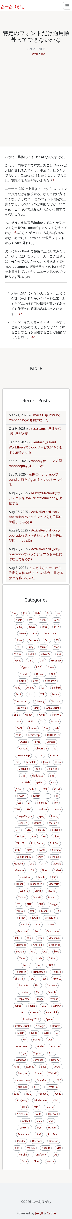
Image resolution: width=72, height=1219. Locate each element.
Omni (42, 714)
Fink (46, 728)
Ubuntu (38, 823)
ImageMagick (24, 816)
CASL (19, 728)
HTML (44, 789)
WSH (17, 809)
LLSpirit (24, 890)
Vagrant (37, 1053)
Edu (35, 633)
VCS (50, 1039)
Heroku (23, 1154)
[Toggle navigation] (67, 6)
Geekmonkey (23, 857)
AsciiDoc (52, 1134)
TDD (32, 978)
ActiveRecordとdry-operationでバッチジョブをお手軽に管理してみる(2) (35, 535)
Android (37, 944)
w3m (40, 857)
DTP (17, 829)
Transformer (41, 1154)
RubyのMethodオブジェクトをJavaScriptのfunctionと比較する (35, 498)
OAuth (37, 1114)
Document (24, 1134)
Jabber (19, 884)
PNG (36, 1107)
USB (21, 1012)
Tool (43, 54)
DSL (33, 870)
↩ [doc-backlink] (20, 314)
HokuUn (56, 972)
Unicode (37, 958)
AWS (24, 1107)
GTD (46, 1032)
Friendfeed (39, 972)
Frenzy (55, 816)
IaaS (16, 1093)
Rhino (58, 762)
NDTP (36, 796)
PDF (38, 667)
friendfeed (20, 972)
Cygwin (25, 667)
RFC (29, 809)
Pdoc (56, 647)
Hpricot (56, 1026)
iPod (56, 951)
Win (29, 938)
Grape (38, 1073)
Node (34, 1032)
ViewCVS (45, 653)
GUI (40, 904)
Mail (41, 660)
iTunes (26, 965)
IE (57, 796)
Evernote (23, 985)
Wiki (42, 694)
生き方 (17, 653)
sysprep (22, 823)
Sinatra (19, 978)
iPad (37, 985)
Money (28, 714)
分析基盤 (22, 1087)
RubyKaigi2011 (31, 1019)
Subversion (40, 748)
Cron (35, 681)
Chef (51, 1053)
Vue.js (57, 1093)
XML (32, 911)
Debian (40, 674)
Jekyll (17, 1148)
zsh (57, 728)
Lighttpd (50, 741)
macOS (31, 1148)
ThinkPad (42, 802)
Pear (38, 924)
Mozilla (52, 890)
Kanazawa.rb (23, 1046)
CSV (44, 1005)
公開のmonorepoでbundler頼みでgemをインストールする (36, 479)
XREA (30, 721)
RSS (40, 938)
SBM (50, 965)
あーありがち (10, 6)
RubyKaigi (51, 1012)
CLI (19, 802)
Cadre (51, 1213)
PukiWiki (56, 714)
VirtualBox (50, 917)
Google (57, 863)
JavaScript (54, 944)
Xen (19, 721)
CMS (56, 1100)
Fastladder (36, 884)
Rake (17, 938)
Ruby (30, 647)
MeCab (53, 823)
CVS (59, 653)
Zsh (42, 721)
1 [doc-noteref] (53, 179)
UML (39, 1120)
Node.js (46, 1148)
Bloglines (52, 769)
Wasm (50, 1161)
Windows (21, 1060)
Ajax (53, 782)
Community (50, 633)
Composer (38, 1060)
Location (24, 992)
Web (35, 54)
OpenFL (37, 897)
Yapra (19, 911)
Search (52, 992)
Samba (25, 924)
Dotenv (55, 1060)
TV (57, 640)
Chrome (34, 1012)
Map (38, 992)
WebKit (54, 999)
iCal (43, 687)
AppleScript (52, 708)
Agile (24, 1053)
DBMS (41, 829)
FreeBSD (56, 660)
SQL (39, 1127)
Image (40, 999)
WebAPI (52, 1073)
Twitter (22, 897)
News (56, 620)
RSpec (17, 1005)
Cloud (37, 1161)
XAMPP (20, 843)
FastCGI (23, 748)
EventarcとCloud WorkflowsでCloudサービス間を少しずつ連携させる (36, 447)
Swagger (23, 1073)
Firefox (33, 728)
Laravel (49, 1107)
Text (47, 640)
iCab (17, 850)
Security (33, 640)
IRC (54, 877)
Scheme (54, 857)
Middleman (40, 1100)
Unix (19, 626)
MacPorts (54, 884)
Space (49, 1019)
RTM (33, 951)
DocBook (37, 1141)
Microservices (22, 1080)
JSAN (43, 863)
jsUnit (40, 755)
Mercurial (22, 931)
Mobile (45, 911)
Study (22, 917)
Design (37, 1039)
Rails (31, 789)
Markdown (25, 877)
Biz (48, 613)
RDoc (31, 653)
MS (31, 620)
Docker (57, 1066)
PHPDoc (54, 843)
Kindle (40, 1046)
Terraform (52, 1087)
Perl (19, 647)
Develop (53, 1141)
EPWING (21, 796)
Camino (56, 850)
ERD (29, 829)
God (38, 965)
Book (19, 640)
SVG (38, 1134)
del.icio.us (37, 775)
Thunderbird (21, 701)
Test (43, 978)
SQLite (23, 741)
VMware (19, 870)
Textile (41, 877)
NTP (29, 904)
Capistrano (52, 931)
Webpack (42, 1093)
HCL (28, 1093)
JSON (35, 917)
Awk (33, 836)
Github (52, 958)
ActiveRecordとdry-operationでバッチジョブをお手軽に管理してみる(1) (35, 554)
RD (44, 836)
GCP (51, 1120)
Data (24, 1161)
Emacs (55, 694)
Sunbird (56, 687)
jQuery (20, 1032)
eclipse (56, 829)
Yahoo (22, 958)
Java (45, 762)
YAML (42, 850)
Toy (56, 802)
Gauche (18, 863)
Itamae (30, 1066)
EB (47, 796)
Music (43, 647)
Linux (31, 694)
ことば (43, 620)
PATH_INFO (53, 735)
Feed (37, 769)
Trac (16, 762)
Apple (19, 620)
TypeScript (24, 1127)
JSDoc (19, 789)
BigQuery (22, 1100)
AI (55, 1154)
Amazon (55, 1046)
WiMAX (57, 1005)
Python (20, 951)
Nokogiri (40, 1026)
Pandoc (21, 1141)
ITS (18, 904)
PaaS (16, 1066)
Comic (22, 681)
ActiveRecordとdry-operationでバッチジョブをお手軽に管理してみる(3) (35, 517)
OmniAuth (42, 1080)
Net (59, 613)
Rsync (18, 660)
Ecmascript (34, 735)
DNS (18, 694)
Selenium (22, 1114)
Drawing (21, 708)
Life (16, 714)
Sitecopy (39, 701)
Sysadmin (50, 681)
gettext (40, 782)
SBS (52, 775)
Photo (50, 667)
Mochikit (23, 769)
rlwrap (57, 809)
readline (42, 809)
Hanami (52, 1127)
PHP (56, 626)
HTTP (58, 1080)
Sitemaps (21, 944)
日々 (25, 613)
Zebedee (24, 674)
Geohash (52, 985)
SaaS (44, 1066)
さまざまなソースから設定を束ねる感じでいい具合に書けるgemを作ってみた (36, 573)
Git (57, 911)
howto (31, 626)
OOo (44, 951)
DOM (29, 850)
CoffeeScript (22, 1026)
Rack (37, 931)
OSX (53, 674)
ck (29, 802)
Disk (30, 660)
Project (57, 978)
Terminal (56, 701)
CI (57, 1032)
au (55, 748)
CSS (23, 775)
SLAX (44, 870)
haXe (18, 735)
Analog (30, 687)
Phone (31, 1005)
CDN (36, 1087)
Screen (55, 721)
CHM (57, 789)
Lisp (32, 863)
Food (44, 626)
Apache (54, 755)
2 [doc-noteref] (15, 231)
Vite (59, 1148)
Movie (22, 633)
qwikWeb (25, 782)
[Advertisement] (36, 99)
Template (31, 762)
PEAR (37, 741)
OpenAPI (53, 1114)
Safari (57, 870)
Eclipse (21, 836)
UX (24, 1039)
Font (17, 687)
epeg (41, 816)
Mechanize (55, 938)
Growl (51, 924)
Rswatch (52, 897)
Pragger (54, 904)
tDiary (36, 708)
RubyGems (37, 843)
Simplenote (23, 999)
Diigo (56, 836)
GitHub (26, 1120)
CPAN (38, 890)
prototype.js (23, 755)
